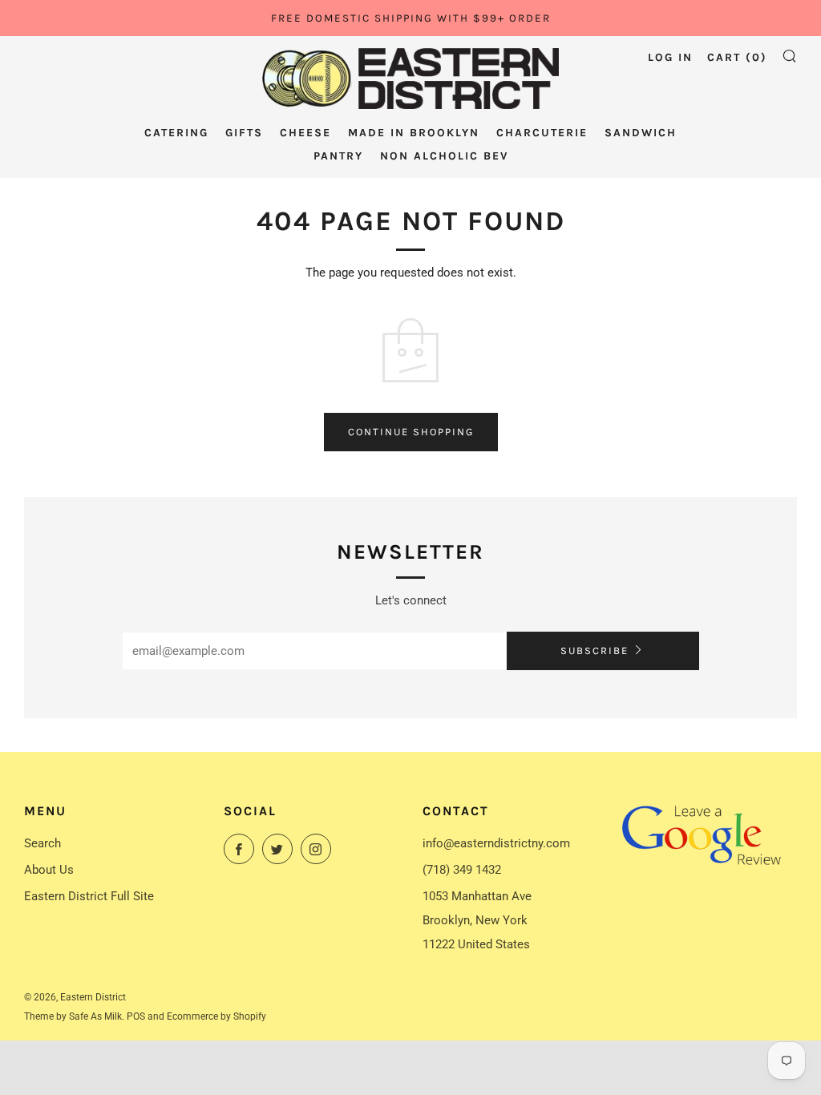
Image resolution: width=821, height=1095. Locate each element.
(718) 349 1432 (462, 870)
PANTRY (338, 156)
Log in (670, 57)
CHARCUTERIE (542, 132)
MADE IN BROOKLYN (413, 132)
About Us (49, 870)
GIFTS (244, 132)
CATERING (176, 132)
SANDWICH (641, 132)
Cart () (737, 57)
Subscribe (594, 650)
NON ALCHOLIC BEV (444, 156)
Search (42, 843)
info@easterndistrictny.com (496, 843)
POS (136, 1016)
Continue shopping (411, 432)
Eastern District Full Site (89, 896)
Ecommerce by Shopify (216, 1016)
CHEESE (305, 132)
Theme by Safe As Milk (73, 1016)
